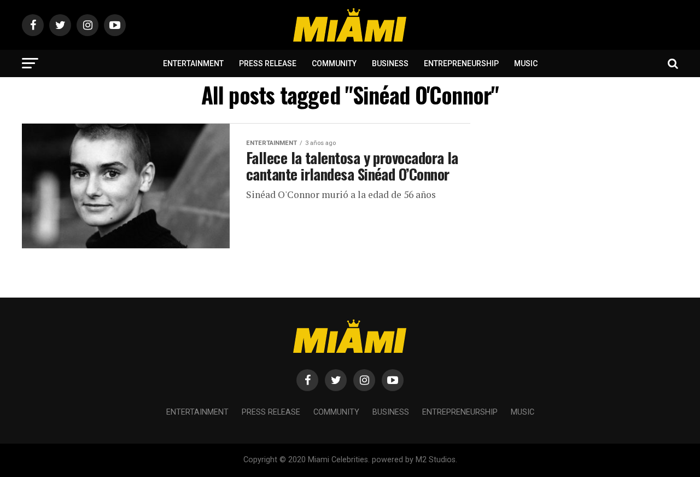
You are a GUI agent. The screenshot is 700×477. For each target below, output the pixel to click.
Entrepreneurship (461, 63)
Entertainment (193, 63)
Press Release (267, 63)
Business (390, 63)
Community (334, 63)
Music (526, 63)
